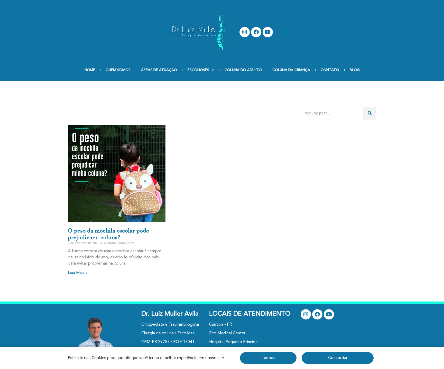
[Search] (369, 113)
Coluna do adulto (243, 70)
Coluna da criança (291, 70)
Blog (355, 70)
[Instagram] (244, 32)
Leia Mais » (77, 273)
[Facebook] (256, 32)
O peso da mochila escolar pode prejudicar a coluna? (108, 234)
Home (90, 70)
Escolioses (198, 70)
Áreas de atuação (159, 70)
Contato (330, 70)
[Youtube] (268, 32)
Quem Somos (118, 70)
